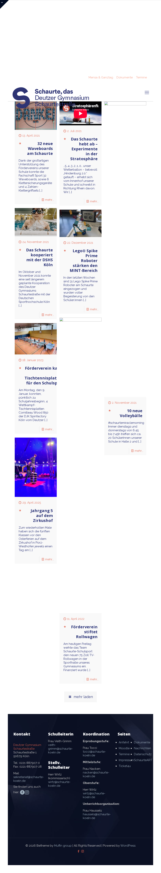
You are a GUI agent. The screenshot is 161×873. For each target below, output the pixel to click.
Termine (141, 77)
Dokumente (124, 77)
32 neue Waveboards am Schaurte (40, 148)
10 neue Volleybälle (131, 413)
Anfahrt (124, 742)
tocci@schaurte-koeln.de (94, 753)
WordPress (127, 845)
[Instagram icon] (82, 851)
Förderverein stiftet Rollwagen (84, 631)
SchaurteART (143, 760)
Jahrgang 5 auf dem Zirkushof (42, 515)
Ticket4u (125, 766)
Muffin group (63, 845)
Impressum (126, 760)
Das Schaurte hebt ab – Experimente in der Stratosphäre (84, 148)
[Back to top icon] (142, 865)
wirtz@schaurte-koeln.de (59, 783)
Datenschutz (143, 754)
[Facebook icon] (78, 851)
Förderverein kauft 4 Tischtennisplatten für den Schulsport (44, 375)
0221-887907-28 (30, 766)
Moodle (124, 748)
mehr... (49, 200)
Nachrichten (142, 748)
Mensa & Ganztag (101, 77)
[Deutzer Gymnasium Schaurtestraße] (51, 98)
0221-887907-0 (29, 763)
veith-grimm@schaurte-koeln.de (60, 748)
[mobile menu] (147, 92)
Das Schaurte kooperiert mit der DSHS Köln (39, 257)
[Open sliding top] (4, 4)
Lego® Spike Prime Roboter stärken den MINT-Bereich (84, 260)
